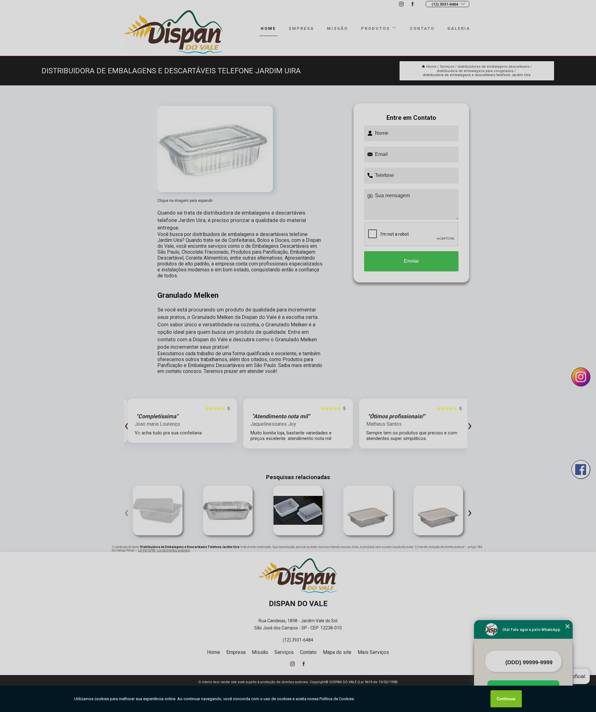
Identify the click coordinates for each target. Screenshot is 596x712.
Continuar (506, 698)
